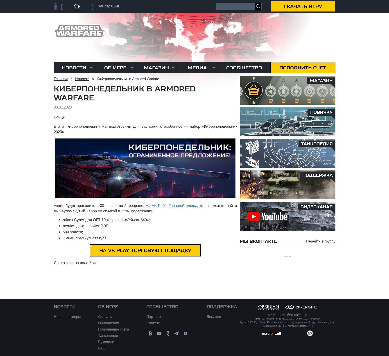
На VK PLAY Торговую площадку (145, 250)
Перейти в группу (320, 241)
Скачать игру (303, 6)
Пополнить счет (302, 67)
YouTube (159, 333)
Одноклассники (168, 333)
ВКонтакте (150, 333)
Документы (216, 317)
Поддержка (222, 306)
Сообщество (244, 67)
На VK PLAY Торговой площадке (174, 206)
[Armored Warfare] (79, 31)
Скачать (105, 317)
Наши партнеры (67, 317)
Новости (74, 67)
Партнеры (154, 317)
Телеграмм (177, 333)
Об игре (115, 67)
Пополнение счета (113, 329)
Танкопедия (108, 336)
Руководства (109, 342)
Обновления (108, 323)
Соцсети (153, 323)
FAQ (101, 348)
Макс (185, 333)
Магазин (156, 67)
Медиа (197, 67)
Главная (61, 79)
